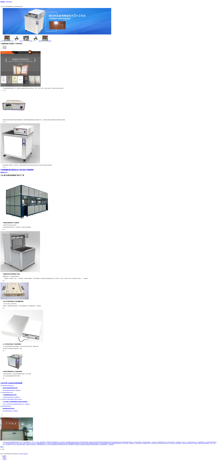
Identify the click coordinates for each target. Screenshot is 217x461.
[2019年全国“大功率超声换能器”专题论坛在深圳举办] (108, 399)
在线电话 (4, 455)
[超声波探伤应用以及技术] (108, 406)
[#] (57, 34)
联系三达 (22, 453)
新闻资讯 (31, 40)
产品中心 (21, 40)
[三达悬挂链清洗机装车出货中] (108, 392)
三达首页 (2, 40)
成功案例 (40, 40)
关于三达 (12, 40)
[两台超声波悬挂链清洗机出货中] (108, 385)
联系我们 (50, 40)
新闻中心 (4, 457)
